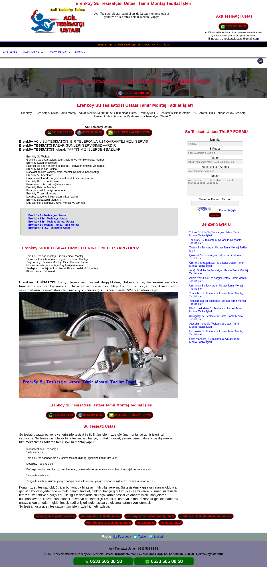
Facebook (124, 536)
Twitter (142, 536)
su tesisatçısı (146, 522)
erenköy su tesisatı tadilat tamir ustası (206, 516)
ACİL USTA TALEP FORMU (131, 132)
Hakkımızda (31, 52)
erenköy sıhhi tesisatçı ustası (100, 516)
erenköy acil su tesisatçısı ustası (108, 522)
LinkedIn (159, 536)
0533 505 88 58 (235, 26)
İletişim (80, 52)
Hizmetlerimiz (57, 52)
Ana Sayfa (10, 52)
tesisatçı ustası (170, 522)
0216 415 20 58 (61, 132)
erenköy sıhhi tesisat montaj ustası (150, 516)
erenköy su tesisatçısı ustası (55, 516)
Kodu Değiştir (228, 210)
